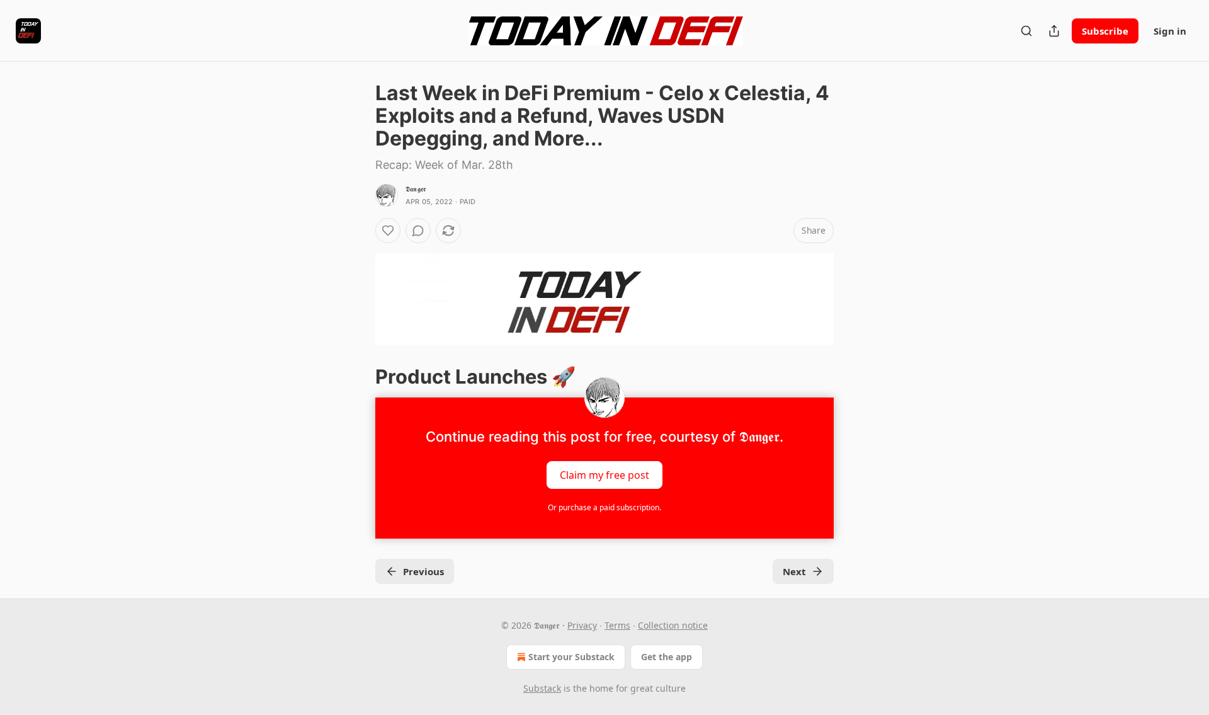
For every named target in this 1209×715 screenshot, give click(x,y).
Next (794, 571)
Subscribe (1105, 31)
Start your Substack (571, 657)
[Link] (358, 377)
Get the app (666, 657)
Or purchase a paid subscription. (604, 507)
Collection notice (673, 625)
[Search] (1026, 30)
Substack (542, 688)
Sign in (1170, 31)
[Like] (387, 230)
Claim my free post (604, 475)
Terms (617, 625)
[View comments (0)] (418, 230)
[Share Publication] (1054, 30)
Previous (423, 571)
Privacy (582, 625)
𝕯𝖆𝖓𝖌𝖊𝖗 (416, 189)
